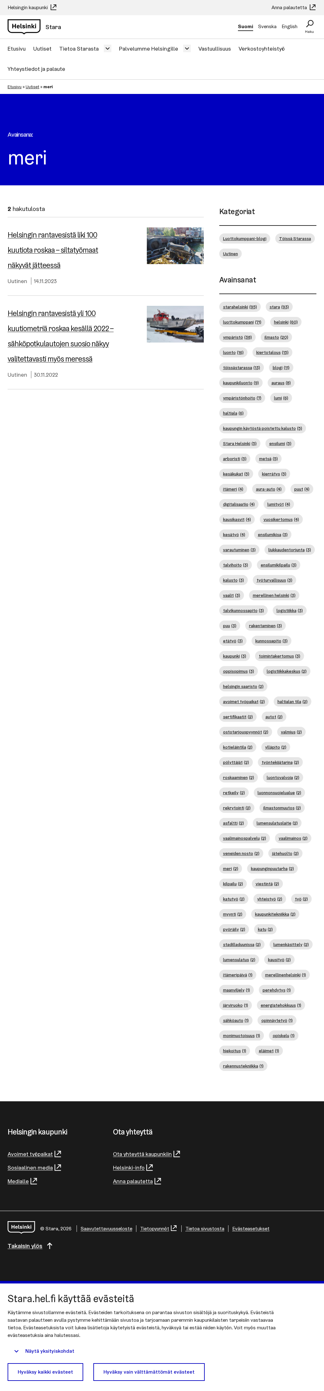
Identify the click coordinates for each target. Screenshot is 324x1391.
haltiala (233, 413)
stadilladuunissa (242, 944)
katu (265, 929)
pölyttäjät (236, 762)
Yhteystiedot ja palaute (36, 68)
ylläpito (275, 747)
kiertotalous (272, 352)
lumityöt (278, 504)
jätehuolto (285, 853)
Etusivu (17, 48)
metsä (268, 458)
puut (301, 489)
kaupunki (234, 656)
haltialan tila (292, 701)
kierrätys (274, 474)
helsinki (286, 322)
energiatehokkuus (281, 1005)
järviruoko (235, 1005)
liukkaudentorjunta (289, 550)
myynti (232, 914)
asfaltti (233, 823)
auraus (281, 383)
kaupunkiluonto (241, 383)
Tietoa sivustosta (204, 1228)
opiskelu (284, 1035)
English (289, 26)
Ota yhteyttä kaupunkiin (142, 1154)
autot (274, 717)
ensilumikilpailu (278, 565)
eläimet (269, 1051)
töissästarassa (241, 367)
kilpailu (233, 884)
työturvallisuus (274, 580)
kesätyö (234, 534)
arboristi (234, 458)
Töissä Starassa (295, 238)
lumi (281, 398)
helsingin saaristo (243, 686)
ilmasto (276, 337)
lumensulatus (239, 959)
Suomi (245, 26)
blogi (281, 367)
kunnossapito (271, 641)
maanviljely (236, 990)
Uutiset (42, 48)
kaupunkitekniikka (275, 914)
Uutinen (17, 281)
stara (279, 307)
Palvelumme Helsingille (148, 48)
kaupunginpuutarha (272, 868)
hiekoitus (234, 1051)
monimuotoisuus (241, 1035)
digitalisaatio (239, 504)
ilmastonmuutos (282, 808)
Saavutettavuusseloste (106, 1228)
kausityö (279, 959)
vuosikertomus (281, 519)
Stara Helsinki (240, 443)
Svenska (267, 26)
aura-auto (269, 489)
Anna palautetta (289, 7)
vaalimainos (293, 838)
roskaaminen (238, 777)
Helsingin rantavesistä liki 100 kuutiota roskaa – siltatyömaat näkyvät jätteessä (53, 250)
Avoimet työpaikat (30, 1154)
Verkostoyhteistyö (262, 48)
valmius (291, 732)
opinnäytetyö (277, 1020)
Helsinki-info (129, 1167)
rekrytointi (237, 808)
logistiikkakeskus (287, 671)
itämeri (233, 489)
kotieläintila (237, 747)
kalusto (233, 580)
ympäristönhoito (242, 398)
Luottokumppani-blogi (244, 238)
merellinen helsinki (274, 595)
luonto (233, 352)
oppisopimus (238, 671)
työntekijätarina (280, 762)
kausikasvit (237, 519)
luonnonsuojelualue (279, 792)
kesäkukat (236, 474)
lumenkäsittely (291, 944)
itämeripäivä (237, 975)
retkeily (234, 792)
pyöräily (234, 929)
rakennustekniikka (243, 1066)
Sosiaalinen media (30, 1167)
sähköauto (236, 1020)
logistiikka (290, 610)
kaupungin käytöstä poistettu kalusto (262, 428)
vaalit (231, 595)
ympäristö (237, 337)
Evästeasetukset (251, 1228)
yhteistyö (269, 899)
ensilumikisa (273, 534)
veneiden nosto (241, 853)
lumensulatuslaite (277, 823)
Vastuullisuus (214, 48)
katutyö (234, 899)
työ (301, 899)
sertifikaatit (238, 717)
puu (229, 625)
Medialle (18, 1181)
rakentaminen (265, 625)
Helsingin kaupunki (28, 7)
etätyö (233, 641)
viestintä (267, 884)
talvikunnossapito (243, 610)
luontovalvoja (283, 777)
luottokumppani (242, 322)
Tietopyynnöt (154, 1228)
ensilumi (280, 443)
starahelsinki (240, 307)
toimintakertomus (279, 656)
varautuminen (239, 550)
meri (230, 868)
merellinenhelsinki (285, 975)
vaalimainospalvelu (244, 838)
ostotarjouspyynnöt (245, 732)
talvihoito (235, 565)
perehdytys (277, 990)
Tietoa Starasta (79, 48)
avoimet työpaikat (244, 701)
